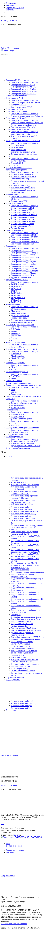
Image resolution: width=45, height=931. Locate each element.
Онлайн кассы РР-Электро (17, 129)
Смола (13, 392)
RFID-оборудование (14, 437)
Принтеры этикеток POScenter (24, 215)
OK (2, 824)
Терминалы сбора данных (17, 280)
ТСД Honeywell (17, 284)
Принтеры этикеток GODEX (23, 212)
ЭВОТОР (15, 425)
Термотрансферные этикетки (23, 403)
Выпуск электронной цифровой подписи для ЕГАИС (24, 533)
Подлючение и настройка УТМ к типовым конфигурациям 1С (25, 555)
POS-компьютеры (18, 309)
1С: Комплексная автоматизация (25, 485)
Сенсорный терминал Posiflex (23, 93)
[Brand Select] (7, 50)
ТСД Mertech (16, 286)
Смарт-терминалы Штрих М (23, 127)
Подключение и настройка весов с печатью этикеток (25, 611)
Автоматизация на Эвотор (22, 516)
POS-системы (12, 194)
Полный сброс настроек (21, 666)
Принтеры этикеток (14, 203)
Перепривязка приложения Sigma (25, 639)
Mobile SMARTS (18, 358)
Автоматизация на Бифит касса (24, 511)
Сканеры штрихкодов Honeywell (25, 257)
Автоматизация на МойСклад (23, 514)
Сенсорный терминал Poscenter (24, 91)
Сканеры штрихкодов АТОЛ (23, 255)
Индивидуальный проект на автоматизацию (23, 191)
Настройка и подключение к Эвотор (26, 619)
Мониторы (15, 311)
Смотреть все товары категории (24, 82)
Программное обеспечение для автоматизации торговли (19, 168)
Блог (8, 844)
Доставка (10, 5)
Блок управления (18, 150)
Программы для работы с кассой (20, 325)
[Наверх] (19, 811)
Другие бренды (17, 228)
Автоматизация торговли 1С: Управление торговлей (23, 501)
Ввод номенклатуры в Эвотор (24, 650)
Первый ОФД (17, 163)
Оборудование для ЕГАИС (17, 434)
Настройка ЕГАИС (19, 657)
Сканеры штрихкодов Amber (23, 259)
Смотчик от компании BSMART (25, 242)
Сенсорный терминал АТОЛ (23, 84)
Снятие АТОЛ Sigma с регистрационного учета (21, 645)
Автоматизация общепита (22, 174)
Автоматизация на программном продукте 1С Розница (25, 497)
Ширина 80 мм (17, 416)
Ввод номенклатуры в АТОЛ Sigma (26, 630)
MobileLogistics (17, 356)
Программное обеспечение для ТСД (21, 349)
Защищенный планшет (16, 342)
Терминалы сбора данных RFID (24, 441)
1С (12, 340)
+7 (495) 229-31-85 (9, 20)
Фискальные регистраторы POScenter (27, 116)
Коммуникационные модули (23, 152)
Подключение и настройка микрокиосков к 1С (22, 575)
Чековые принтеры (19, 318)
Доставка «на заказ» (14, 846)
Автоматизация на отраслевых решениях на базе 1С (24, 492)
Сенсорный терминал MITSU (23, 87)
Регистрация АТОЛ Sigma (22, 642)
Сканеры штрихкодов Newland (24, 268)
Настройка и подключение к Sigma (26, 617)
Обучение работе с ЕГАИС (22, 662)
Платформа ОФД (18, 161)
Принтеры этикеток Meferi (22, 224)
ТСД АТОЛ (16, 289)
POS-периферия (13, 304)
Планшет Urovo (17, 347)
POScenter (15, 199)
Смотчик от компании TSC (22, 239)
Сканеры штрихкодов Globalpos (24, 253)
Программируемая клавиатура (24, 320)
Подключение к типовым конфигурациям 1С (22, 625)
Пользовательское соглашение (14, 924)
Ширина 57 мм (17, 414)
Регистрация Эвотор (19, 668)
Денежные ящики (18, 313)
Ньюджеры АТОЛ (18, 105)
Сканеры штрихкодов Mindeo (23, 273)
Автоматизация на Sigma (21, 509)
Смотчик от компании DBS (22, 244)
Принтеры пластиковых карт (18, 383)
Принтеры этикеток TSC (21, 210)
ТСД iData (15, 295)
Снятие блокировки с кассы (23, 671)
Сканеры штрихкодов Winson (23, 266)
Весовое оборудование (15, 363)
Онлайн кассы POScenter (16, 111)
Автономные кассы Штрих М (23, 125)
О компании (11, 3)
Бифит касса (16, 336)
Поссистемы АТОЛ (19, 201)
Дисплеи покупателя (20, 316)
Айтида (14, 338)
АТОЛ (13, 369)
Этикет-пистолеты (14, 381)
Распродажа (11, 710)
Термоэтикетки (17, 405)
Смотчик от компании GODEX (24, 237)
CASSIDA (15, 376)
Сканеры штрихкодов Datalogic (24, 271)
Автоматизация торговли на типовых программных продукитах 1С (27, 526)
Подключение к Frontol (21, 621)
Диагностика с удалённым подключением (22, 634)
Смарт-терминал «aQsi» (21, 134)
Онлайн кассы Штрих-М (16, 118)
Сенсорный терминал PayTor (23, 89)
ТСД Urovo (15, 291)
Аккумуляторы (17, 145)
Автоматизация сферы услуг (23, 188)
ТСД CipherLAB (18, 298)
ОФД (8, 156)
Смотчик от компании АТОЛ (23, 235)
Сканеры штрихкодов (15, 246)
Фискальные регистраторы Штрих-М (27, 123)
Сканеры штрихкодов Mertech (23, 275)
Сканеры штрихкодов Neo (22, 250)
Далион (14, 331)
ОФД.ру (14, 165)
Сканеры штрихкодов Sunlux (23, 264)
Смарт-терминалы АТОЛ (21, 107)
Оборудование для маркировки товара (22, 428)
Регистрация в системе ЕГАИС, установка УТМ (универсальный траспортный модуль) (25, 565)
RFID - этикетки (18, 407)
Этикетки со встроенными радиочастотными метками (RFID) (25, 444)
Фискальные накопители (16, 96)
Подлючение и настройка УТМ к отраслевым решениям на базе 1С (25, 551)
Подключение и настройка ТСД (24, 588)
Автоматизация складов (21, 185)
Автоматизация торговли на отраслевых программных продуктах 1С (27, 520)
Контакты (10, 10)
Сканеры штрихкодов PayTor (23, 262)
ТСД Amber (16, 300)
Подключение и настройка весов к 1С (27, 599)
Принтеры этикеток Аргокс (23, 219)
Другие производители (21, 277)
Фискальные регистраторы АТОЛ (25, 102)
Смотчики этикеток (14, 230)
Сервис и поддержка (15, 7)
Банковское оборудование (17, 372)
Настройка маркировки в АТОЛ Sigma (27, 637)
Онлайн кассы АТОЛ (15, 98)
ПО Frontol (15, 329)
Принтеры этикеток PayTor (22, 226)
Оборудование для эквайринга (19, 419)
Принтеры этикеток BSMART (24, 221)
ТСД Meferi (16, 302)
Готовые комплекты (19, 432)
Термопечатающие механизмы (24, 154)
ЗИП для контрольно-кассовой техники (23, 141)
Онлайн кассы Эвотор (15, 109)
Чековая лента (12, 410)
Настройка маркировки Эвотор (24, 659)
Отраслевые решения (15, 677)
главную (16, 835)
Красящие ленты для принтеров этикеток (23, 385)
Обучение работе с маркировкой (25, 664)
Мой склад (15, 333)
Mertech (14, 367)
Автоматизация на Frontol (22, 507)
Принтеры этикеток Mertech (23, 217)
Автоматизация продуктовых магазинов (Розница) (23, 177)
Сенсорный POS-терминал (17, 80)
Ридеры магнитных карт (21, 322)
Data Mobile (16, 354)
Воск (13, 390)
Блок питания (17, 147)
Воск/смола (16, 394)
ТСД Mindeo (16, 293)
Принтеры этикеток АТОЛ (22, 208)
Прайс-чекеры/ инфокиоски (18, 448)
